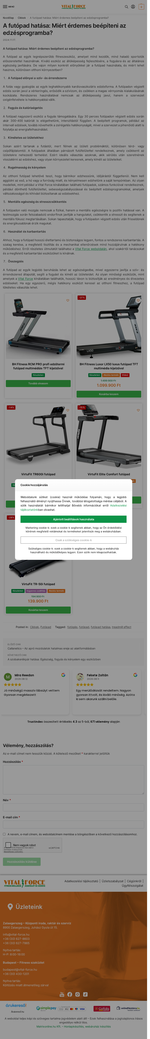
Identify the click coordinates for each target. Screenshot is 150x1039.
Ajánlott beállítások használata (73, 519)
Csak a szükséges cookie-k (73, 540)
